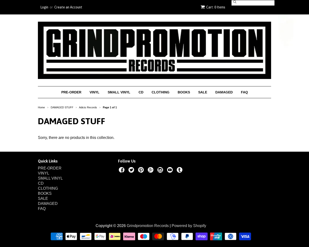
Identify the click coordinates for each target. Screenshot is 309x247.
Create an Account (68, 7)
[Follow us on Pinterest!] (141, 170)
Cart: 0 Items (215, 7)
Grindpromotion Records (148, 226)
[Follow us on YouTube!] (170, 170)
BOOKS (184, 92)
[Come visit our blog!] (180, 170)
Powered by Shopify (189, 226)
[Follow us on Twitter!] (132, 170)
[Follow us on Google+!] (151, 170)
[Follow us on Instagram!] (161, 170)
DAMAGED (224, 92)
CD (141, 92)
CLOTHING (160, 92)
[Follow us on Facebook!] (122, 170)
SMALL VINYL (119, 92)
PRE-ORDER (71, 92)
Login (44, 7)
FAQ (244, 92)
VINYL (94, 92)
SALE (202, 92)
